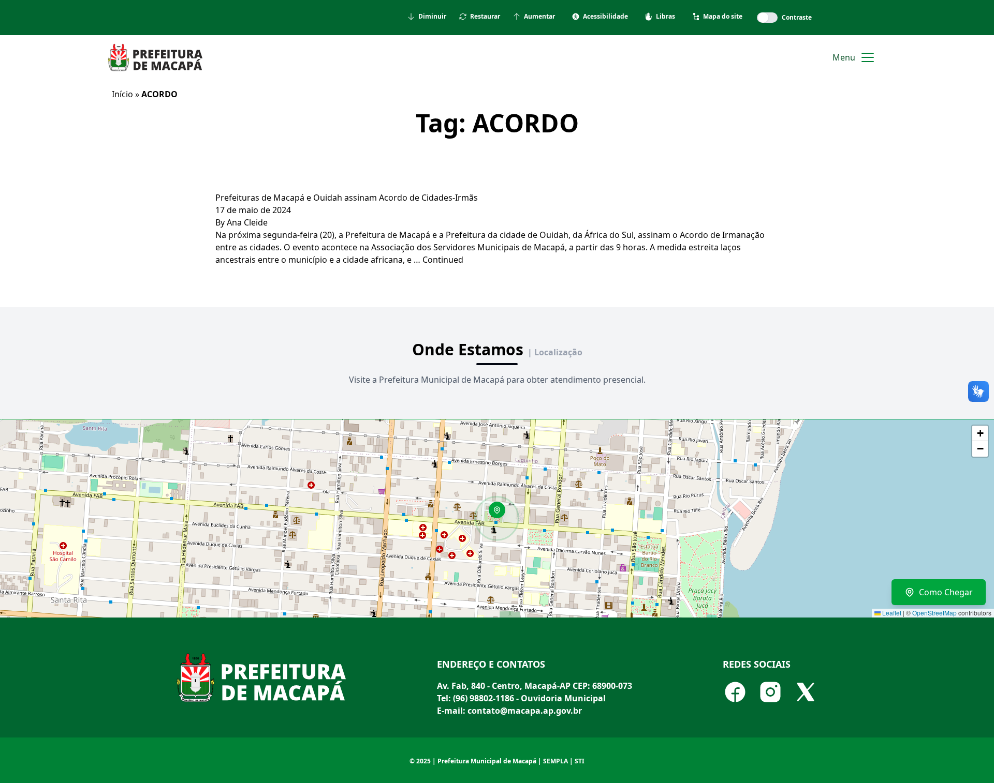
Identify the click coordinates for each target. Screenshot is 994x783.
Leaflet (891, 612)
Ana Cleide (247, 222)
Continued (442, 259)
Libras (665, 16)
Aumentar (539, 16)
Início (122, 94)
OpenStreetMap (934, 612)
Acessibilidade (605, 16)
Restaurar (485, 16)
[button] (501, 513)
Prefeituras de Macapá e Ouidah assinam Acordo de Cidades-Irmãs (346, 197)
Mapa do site (722, 16)
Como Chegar (946, 592)
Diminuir (432, 16)
